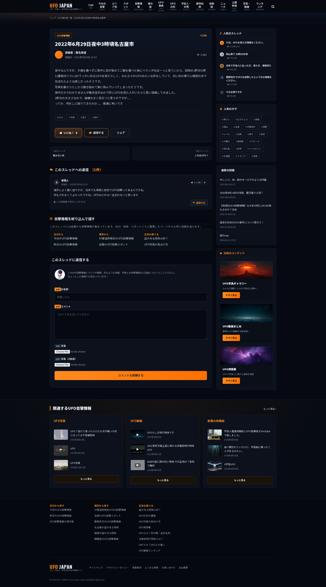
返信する (98, 132)
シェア (121, 132)
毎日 (263, 134)
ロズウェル (242, 119)
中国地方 (251, 126)
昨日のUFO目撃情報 (66, 244)
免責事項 (136, 567)
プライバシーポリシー (117, 567)
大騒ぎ (227, 141)
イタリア (241, 155)
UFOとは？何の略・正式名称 (154, 533)
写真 (73, 117)
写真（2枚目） (66, 359)
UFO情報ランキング (150, 550)
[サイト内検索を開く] (273, 6)
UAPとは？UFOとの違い (152, 544)
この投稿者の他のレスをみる (70, 201)
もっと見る (269, 408)
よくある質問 (151, 567)
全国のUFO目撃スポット (113, 244)
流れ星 (227, 148)
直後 (257, 119)
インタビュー (255, 148)
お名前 (62, 289)
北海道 (227, 155)
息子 (84, 117)
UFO (61, 117)
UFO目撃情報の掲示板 (62, 521)
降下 (251, 134)
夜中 (96, 117)
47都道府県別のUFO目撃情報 (116, 238)
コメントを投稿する (131, 375)
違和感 (240, 141)
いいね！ (70, 133)
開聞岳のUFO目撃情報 (106, 539)
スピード (255, 141)
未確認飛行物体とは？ (151, 539)
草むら (227, 119)
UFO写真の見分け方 (156, 244)
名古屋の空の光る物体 (106, 527)
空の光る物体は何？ (156, 238)
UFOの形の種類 (147, 515)
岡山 (226, 126)
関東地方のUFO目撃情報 (107, 521)
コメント (63, 306)
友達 (237, 126)
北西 (239, 134)
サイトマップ (96, 567)
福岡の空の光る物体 (105, 533)
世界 (239, 148)
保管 (265, 126)
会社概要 (183, 567)
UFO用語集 (145, 527)
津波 (255, 155)
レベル (227, 134)
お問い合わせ (168, 567)
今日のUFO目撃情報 (66, 238)
